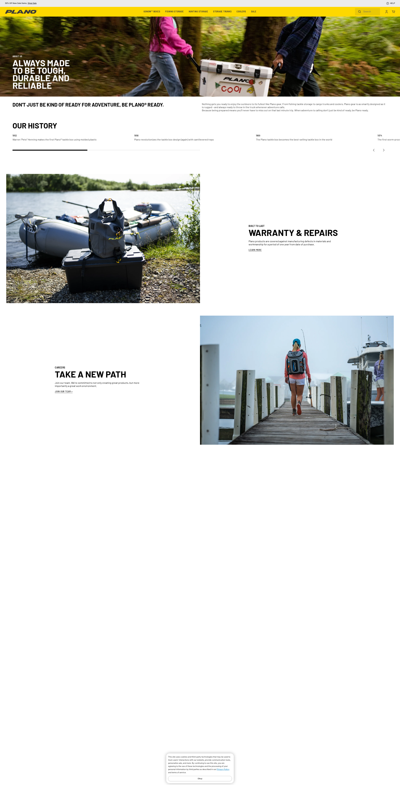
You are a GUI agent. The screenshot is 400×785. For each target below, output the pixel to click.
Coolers (241, 12)
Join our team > (63, 392)
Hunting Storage (198, 12)
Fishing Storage (174, 12)
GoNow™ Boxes (152, 12)
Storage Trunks (222, 12)
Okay (200, 778)
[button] (374, 150)
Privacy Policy (223, 769)
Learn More (255, 250)
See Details (55, 3)
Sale (253, 12)
